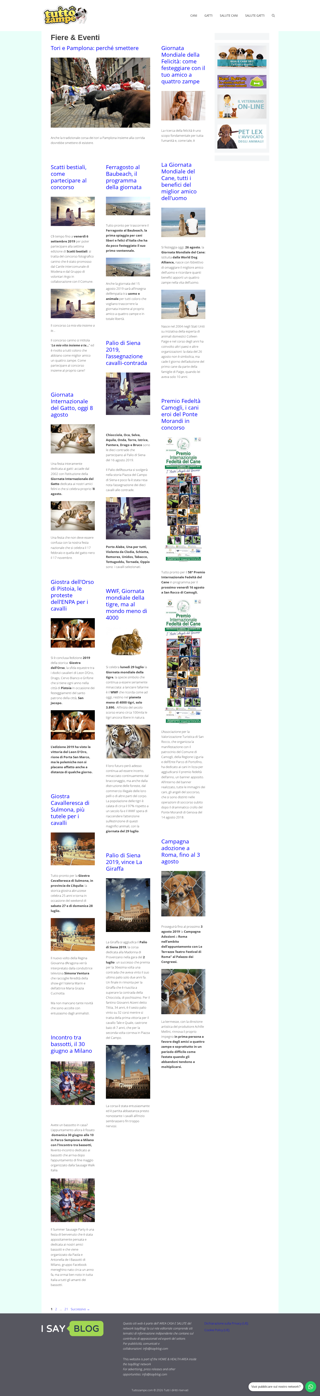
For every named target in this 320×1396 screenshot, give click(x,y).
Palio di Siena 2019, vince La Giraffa (124, 861)
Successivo (80, 1309)
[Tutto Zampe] (64, 15)
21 (66, 1309)
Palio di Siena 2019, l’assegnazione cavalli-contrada (126, 353)
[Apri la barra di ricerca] (273, 15)
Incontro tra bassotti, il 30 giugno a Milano (72, 1043)
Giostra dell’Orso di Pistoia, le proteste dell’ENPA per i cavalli (72, 595)
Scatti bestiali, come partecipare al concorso (69, 177)
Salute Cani (229, 16)
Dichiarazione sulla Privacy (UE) (226, 1323)
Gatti (208, 16)
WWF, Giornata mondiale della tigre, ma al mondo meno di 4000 (126, 604)
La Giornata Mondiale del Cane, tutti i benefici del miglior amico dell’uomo (179, 181)
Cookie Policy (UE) (216, 1330)
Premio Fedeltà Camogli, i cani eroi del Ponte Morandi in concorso (181, 414)
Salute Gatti (254, 16)
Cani (193, 16)
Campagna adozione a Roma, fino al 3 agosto (180, 851)
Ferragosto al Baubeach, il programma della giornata (124, 177)
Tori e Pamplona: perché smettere (95, 48)
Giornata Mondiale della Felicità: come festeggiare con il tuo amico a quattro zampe (183, 64)
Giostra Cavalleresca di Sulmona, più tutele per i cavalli (70, 809)
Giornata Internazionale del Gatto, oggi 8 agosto (72, 404)
